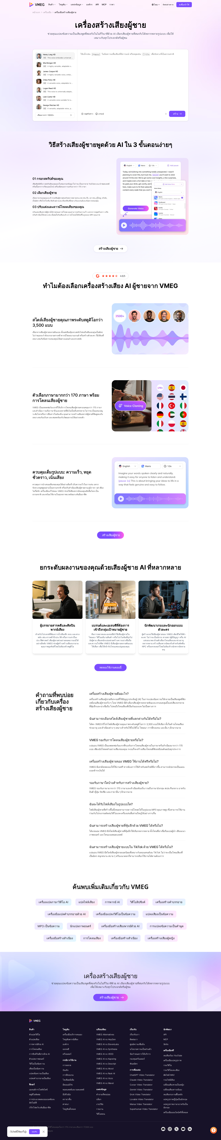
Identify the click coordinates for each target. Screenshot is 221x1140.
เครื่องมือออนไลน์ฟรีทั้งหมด (175, 1112)
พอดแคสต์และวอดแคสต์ (73, 1089)
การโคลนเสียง (35, 1049)
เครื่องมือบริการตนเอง (72, 1034)
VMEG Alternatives (105, 1034)
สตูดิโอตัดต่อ (34, 1094)
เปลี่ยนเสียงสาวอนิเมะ (172, 1089)
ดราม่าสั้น (67, 1099)
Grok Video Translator (140, 1094)
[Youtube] (183, 1129)
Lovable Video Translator (141, 1099)
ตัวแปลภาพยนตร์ (36, 1059)
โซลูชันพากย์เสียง (70, 1039)
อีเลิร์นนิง (67, 1094)
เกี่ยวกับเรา (134, 1034)
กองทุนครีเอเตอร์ (137, 1059)
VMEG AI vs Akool (105, 1068)
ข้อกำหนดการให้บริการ (140, 1054)
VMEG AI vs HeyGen (106, 1039)
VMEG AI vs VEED (104, 1054)
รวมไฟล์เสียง (169, 1080)
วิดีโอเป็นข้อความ (37, 1063)
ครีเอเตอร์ (67, 1054)
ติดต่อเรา (134, 1039)
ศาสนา (66, 1104)
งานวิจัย (99, 1104)
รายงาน (99, 1109)
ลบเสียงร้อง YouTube (172, 1055)
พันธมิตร (134, 1063)
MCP (165, 1039)
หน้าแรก (36, 12)
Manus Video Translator (141, 1104)
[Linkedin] (190, 1129)
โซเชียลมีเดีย (68, 1080)
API (165, 1034)
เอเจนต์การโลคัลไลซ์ (38, 1089)
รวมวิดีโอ (167, 1065)
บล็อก (98, 1099)
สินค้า (31, 1029)
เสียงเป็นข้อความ (36, 1068)
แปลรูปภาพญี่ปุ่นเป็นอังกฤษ (175, 1099)
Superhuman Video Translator (144, 1109)
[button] (52, 4)
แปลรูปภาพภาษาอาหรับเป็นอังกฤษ (175, 1106)
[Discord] (163, 1129)
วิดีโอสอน (100, 1114)
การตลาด (67, 1065)
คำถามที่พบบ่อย (103, 1094)
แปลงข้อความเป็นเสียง (39, 1073)
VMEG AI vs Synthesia (106, 1049)
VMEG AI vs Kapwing (106, 1059)
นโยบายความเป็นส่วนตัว (140, 1049)
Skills (165, 1044)
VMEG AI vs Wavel (105, 1083)
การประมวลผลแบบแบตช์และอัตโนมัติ (42, 1101)
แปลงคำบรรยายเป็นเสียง (40, 1078)
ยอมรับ (34, 1132)
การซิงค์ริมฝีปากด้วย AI (39, 1054)
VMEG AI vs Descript (106, 1063)
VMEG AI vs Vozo (104, 1078)
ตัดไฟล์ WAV (169, 1075)
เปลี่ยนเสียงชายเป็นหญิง (173, 1084)
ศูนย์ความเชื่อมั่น (137, 1044)
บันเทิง (65, 1070)
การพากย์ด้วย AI (36, 1044)
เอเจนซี (66, 1049)
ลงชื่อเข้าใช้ (184, 4)
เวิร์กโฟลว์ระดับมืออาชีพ (40, 1107)
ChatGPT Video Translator (142, 1075)
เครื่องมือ (47, 12)
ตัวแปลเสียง (34, 1039)
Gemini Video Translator (141, 1089)
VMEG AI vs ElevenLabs (107, 1044)
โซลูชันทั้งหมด (69, 1109)
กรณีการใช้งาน (69, 1060)
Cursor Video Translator (141, 1084)
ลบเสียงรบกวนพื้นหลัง (173, 1094)
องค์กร (66, 1044)
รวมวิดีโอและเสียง (171, 1070)
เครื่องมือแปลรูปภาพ (172, 1060)
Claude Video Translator (141, 1080)
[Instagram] (170, 1129)
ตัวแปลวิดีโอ (34, 1034)
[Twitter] (176, 1129)
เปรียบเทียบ (101, 1029)
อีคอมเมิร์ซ (67, 1084)
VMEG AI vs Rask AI (105, 1073)
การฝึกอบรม (68, 1075)
